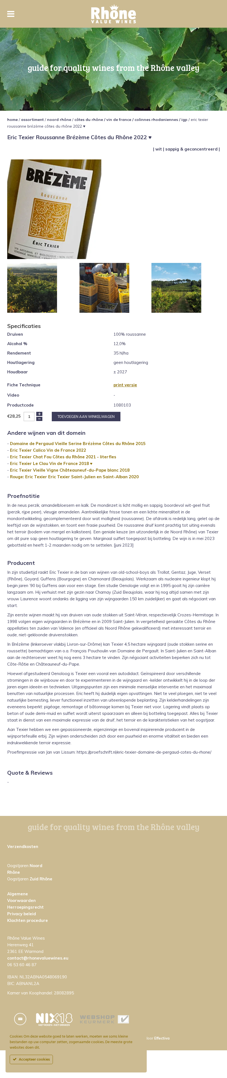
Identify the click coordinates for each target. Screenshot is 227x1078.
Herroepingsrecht (25, 907)
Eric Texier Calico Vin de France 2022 (48, 450)
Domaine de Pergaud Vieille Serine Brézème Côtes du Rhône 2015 (78, 443)
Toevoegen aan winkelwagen (86, 416)
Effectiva (162, 1038)
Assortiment (32, 119)
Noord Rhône (59, 119)
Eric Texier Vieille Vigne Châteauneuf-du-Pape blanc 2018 (70, 470)
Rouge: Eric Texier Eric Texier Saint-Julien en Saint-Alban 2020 (74, 476)
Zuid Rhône (41, 878)
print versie (125, 384)
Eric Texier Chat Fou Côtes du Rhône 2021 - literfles (63, 456)
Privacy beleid (21, 913)
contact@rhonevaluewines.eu (37, 958)
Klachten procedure (27, 920)
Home (12, 119)
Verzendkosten (22, 846)
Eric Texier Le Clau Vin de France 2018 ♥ (51, 463)
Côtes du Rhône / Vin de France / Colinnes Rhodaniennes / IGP (130, 119)
